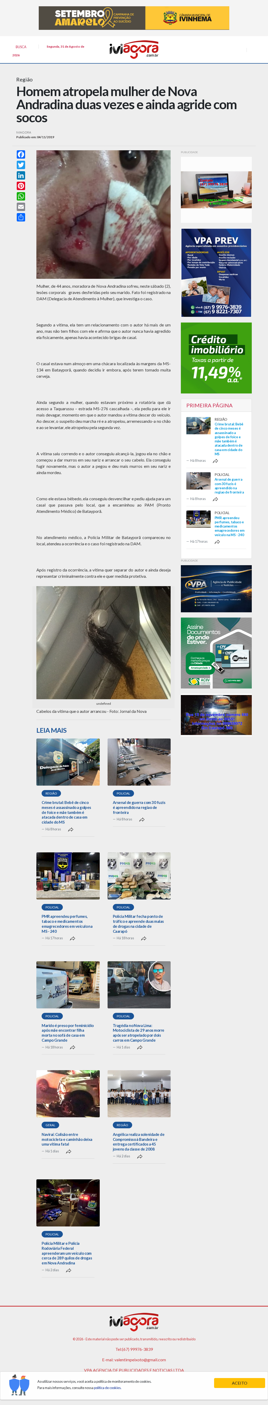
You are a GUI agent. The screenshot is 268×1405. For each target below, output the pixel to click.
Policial (123, 793)
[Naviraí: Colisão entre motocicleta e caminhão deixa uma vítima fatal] (67, 1093)
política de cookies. (107, 1388)
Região (51, 793)
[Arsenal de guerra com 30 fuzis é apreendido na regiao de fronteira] (139, 762)
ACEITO (239, 1382)
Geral (50, 1125)
